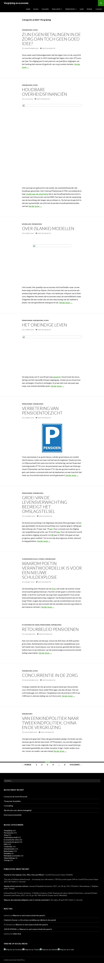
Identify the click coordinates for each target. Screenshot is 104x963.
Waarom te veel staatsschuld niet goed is (29, 915)
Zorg (35, 30)
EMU (6, 844)
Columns (45, 9)
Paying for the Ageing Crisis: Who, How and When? (24, 875)
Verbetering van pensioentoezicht (42, 410)
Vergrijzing (27, 30)
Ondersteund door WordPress (14, 960)
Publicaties (56, 9)
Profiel (89, 9)
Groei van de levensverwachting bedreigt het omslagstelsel (44, 504)
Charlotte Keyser (11, 920)
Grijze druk (17, 934)
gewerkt (57, 377)
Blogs (35, 9)
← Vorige (26, 765)
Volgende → (76, 765)
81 (80, 523)
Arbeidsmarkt (9, 849)
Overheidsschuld (30, 559)
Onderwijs (8, 846)
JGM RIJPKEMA (10, 929)
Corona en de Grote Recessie (15, 796)
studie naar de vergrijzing (37, 194)
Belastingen (8, 851)
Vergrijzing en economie (16, 3)
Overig (41, 559)
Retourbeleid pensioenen (50, 629)
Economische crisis (30, 625)
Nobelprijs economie (12, 856)
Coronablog (8, 806)
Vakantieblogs (9, 858)
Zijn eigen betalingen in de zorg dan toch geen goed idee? (51, 39)
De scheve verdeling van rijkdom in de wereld (38, 920)
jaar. (58, 532)
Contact (99, 9)
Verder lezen (35, 206)
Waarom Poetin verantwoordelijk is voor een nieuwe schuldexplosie (52, 570)
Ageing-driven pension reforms (16, 886)
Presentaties (70, 9)
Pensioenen (27, 320)
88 (52, 535)
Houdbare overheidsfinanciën (44, 92)
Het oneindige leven (44, 324)
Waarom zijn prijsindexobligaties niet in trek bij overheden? (27, 900)
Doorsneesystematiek (12, 815)
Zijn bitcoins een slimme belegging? (18, 810)
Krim (53, 588)
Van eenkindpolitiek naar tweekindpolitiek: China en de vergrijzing (50, 723)
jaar (51, 529)
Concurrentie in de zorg (50, 675)
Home (28, 9)
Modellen (26, 224)
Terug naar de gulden (12, 801)
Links (82, 9)
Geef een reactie (48, 48)
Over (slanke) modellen (48, 228)
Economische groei (11, 842)
